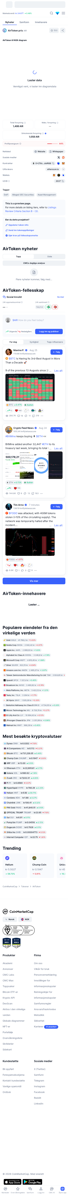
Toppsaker (8, 1013)
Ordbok (7, 1119)
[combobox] (34, 110)
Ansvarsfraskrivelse (45, 1036)
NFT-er (6, 1054)
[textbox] (38, 322)
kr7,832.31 (22, 805)
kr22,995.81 (24, 795)
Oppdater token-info (18, 225)
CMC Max (8, 1008)
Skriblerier (8, 1071)
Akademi (7, 990)
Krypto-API (9, 1025)
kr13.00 (20, 790)
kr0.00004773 (26, 859)
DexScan (7, 1031)
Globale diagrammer (13, 1048)
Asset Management (47, 194)
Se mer (60, 297)
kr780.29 (25, 815)
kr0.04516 (25, 850)
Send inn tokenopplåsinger (21, 230)
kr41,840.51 (25, 835)
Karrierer (38, 1054)
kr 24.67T (19, 13)
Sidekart (7, 1077)
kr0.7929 (24, 854)
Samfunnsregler (42, 1031)
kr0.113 (24, 776)
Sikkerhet (39, 1048)
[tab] (42, 104)
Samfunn (39, 1102)
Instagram (39, 1114)
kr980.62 (22, 800)
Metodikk (39, 1042)
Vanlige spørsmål (12, 1114)
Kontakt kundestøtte (14, 1108)
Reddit (37, 1125)
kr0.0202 (22, 771)
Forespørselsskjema (13, 1102)
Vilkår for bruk (41, 996)
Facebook (39, 1119)
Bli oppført (8, 1096)
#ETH (45, 444)
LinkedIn (38, 1131)
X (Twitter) (39, 1096)
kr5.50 (21, 820)
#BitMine (10, 436)
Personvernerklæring (45, 1002)
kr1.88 (22, 825)
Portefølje (8, 1059)
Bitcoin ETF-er (10, 1019)
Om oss (38, 990)
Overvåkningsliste (12, 1065)
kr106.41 (23, 830)
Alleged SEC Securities (23, 194)
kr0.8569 (19, 810)
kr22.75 (26, 864)
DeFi (6, 194)
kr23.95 (28, 840)
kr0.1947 (26, 785)
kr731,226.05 (24, 781)
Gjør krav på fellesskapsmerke (23, 235)
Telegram (39, 1108)
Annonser (8, 996)
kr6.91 (18, 845)
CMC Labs (8, 1002)
